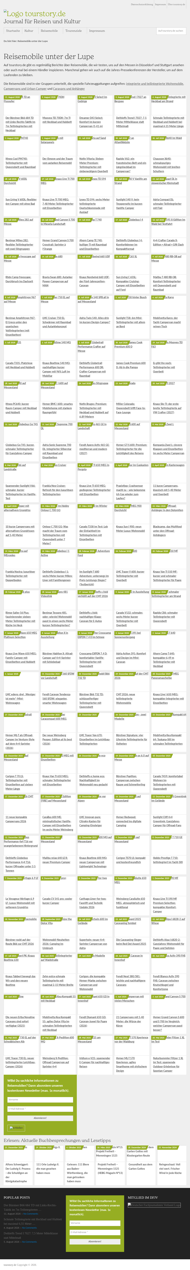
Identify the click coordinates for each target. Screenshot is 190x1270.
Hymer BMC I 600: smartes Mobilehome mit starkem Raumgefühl (57, 408)
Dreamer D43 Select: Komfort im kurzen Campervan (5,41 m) (91, 122)
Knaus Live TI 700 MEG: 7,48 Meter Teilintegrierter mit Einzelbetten (57, 204)
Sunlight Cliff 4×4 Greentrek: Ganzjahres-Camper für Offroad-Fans (167, 821)
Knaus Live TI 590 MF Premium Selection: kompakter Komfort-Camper (165, 905)
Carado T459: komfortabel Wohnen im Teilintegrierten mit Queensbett (168, 782)
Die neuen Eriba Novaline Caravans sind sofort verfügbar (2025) (20, 1021)
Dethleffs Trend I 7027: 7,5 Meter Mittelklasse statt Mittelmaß (131, 122)
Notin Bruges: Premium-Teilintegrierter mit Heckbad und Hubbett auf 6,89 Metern (94, 410)
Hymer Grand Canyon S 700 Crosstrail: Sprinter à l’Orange (58, 245)
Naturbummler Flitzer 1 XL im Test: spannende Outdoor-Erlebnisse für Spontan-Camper (168, 1064)
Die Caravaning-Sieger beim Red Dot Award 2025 (131, 942)
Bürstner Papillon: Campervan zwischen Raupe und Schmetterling (130, 780)
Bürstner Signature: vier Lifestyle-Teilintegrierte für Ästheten (131, 739)
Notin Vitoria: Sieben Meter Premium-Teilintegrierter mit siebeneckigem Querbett (93, 165)
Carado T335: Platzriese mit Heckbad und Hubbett (20, 365)
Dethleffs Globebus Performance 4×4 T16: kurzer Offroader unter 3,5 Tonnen (21, 864)
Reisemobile (49, 31)
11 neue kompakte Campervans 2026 (16, 819)
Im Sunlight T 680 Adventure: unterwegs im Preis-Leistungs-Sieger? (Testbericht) (94, 578)
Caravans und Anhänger (69, 89)
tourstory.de (42, 17)
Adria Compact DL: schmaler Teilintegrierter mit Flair (167, 204)
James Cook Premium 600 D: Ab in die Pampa (131, 365)
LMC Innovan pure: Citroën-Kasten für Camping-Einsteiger (90, 821)
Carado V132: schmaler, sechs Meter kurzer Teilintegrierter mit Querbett (129, 619)
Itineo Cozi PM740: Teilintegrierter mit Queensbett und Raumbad (21, 163)
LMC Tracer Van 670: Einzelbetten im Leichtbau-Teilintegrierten (94, 739)
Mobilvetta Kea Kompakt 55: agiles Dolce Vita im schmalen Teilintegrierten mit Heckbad (57, 1023)
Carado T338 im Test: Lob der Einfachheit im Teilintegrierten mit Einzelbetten (93, 533)
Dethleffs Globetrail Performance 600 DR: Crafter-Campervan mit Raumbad (92, 369)
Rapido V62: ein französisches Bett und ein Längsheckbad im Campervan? (131, 165)
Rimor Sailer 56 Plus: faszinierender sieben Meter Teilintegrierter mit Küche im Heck (20, 619)
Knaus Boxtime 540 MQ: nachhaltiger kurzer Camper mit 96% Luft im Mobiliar (56, 369)
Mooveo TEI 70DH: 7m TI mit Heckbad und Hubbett (57, 120)
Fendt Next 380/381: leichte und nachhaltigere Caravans (130, 981)
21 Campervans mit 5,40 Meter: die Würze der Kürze (130, 1021)
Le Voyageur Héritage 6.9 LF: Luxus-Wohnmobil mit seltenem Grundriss (20, 903)
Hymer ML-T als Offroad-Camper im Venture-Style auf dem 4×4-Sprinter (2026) (20, 741)
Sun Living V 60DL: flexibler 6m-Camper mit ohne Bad (21, 201)
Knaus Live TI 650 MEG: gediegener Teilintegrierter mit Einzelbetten (95, 490)
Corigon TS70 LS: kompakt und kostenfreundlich (130, 860)
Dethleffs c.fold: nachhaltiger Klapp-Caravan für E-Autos (90, 617)
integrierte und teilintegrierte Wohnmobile (154, 84)
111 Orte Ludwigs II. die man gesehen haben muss (47, 1169)
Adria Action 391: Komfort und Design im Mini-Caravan (131, 658)
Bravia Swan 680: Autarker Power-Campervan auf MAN (57, 281)
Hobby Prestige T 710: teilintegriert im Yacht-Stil (168, 860)
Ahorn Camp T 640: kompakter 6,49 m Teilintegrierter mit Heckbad (164, 660)
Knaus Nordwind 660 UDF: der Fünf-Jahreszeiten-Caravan (94, 281)
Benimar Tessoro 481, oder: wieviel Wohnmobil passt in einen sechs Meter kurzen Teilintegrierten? (57, 619)
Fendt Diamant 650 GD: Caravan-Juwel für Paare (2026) (93, 1021)
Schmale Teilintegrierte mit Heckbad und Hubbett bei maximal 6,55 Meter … (33, 1221)
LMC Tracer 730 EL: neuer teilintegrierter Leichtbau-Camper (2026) (20, 1062)
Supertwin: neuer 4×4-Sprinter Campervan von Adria (93, 944)
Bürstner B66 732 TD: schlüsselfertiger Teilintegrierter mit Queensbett (91, 701)
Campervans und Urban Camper (25, 89)
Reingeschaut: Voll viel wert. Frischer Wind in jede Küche (170, 1169)
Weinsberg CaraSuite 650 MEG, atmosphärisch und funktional (130, 903)
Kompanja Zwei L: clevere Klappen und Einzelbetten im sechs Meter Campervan (168, 449)
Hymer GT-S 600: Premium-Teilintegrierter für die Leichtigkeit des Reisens (131, 449)
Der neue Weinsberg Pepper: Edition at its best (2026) (57, 739)
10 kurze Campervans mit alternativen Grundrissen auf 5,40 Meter (20, 531)
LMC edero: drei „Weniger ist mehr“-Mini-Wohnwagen (20, 699)
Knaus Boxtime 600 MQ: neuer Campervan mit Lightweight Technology (93, 862)
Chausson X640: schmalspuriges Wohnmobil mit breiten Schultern (166, 165)
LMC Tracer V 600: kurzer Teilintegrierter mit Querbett (130, 576)
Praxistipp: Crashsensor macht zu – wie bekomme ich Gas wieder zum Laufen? (130, 492)
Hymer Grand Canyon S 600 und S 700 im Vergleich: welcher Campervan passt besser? (168, 1023)
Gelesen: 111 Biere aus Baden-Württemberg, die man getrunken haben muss (78, 1173)
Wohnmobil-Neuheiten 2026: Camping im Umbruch (55, 944)
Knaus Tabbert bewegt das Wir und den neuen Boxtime (20, 981)
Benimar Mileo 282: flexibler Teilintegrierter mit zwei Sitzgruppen (19, 245)
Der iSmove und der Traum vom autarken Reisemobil (57, 161)
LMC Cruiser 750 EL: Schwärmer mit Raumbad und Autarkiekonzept (56, 322)
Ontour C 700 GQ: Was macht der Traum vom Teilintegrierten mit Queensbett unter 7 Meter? (55, 535)
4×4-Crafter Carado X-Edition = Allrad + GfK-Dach (168, 242)
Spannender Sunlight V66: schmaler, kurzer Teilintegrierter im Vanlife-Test (21, 492)
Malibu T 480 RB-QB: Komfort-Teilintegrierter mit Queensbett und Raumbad (167, 283)
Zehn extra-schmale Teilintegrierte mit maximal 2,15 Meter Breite (57, 981)
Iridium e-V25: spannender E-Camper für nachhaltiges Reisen (94, 1062)
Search (182, 31)
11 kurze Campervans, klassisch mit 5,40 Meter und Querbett (167, 490)
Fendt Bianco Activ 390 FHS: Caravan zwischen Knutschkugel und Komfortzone (166, 983)
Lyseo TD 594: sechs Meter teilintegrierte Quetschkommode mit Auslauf (94, 206)
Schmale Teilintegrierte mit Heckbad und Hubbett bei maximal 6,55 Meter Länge (168, 122)
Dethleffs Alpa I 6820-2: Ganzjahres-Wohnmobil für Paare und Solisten (168, 944)
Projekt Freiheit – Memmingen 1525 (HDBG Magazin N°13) (110, 1169)
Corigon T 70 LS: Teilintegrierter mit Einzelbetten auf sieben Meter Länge (19, 782)
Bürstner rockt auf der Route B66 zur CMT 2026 (20, 942)
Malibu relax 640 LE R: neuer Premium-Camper (56, 860)
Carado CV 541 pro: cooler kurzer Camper (57, 901)
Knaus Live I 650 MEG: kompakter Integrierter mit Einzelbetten (168, 699)
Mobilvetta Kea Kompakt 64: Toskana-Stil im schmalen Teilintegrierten (168, 739)
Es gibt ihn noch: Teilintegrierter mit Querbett (164, 367)
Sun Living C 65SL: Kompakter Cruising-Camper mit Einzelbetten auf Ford (130, 283)
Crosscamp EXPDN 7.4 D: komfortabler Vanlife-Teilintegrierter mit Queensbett (93, 660)
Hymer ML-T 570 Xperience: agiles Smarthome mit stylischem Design (131, 1064)
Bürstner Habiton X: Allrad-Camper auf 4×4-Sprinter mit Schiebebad (57, 658)
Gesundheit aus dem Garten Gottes (140, 1166)
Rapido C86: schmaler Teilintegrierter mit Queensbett (165, 617)
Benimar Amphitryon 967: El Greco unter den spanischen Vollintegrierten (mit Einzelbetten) (20, 326)
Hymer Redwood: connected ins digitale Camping (128, 821)
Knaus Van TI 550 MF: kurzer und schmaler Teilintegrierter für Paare (167, 576)
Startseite (13, 31)
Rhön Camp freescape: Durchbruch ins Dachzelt (19, 279)
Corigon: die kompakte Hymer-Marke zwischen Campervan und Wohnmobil (93, 983)
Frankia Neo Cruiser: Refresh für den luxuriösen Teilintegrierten (57, 490)
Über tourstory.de (176, 4)
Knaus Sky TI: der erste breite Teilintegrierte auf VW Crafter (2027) (167, 408)
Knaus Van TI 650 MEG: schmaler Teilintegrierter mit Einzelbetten (56, 780)
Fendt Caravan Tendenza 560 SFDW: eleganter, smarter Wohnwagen (56, 699)
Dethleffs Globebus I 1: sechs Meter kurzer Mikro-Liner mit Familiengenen (57, 576)
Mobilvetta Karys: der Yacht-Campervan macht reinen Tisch (167, 322)
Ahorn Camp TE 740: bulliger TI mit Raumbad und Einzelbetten (93, 245)
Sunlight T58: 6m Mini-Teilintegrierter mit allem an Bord (130, 322)
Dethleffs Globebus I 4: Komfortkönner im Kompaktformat (129, 245)
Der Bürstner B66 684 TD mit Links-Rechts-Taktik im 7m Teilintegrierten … (30, 1207)
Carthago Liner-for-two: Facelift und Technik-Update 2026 (92, 903)
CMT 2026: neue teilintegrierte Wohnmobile (125, 699)
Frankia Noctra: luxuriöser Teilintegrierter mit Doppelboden (20, 576)
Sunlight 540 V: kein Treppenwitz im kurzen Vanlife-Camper (129, 204)
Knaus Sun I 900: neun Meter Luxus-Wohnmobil (130, 529)
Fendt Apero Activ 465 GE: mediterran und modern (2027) (94, 449)
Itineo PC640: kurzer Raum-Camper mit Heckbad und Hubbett (21, 408)
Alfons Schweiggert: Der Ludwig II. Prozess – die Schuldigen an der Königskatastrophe (18, 1173)
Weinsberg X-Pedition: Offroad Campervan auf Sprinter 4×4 (55, 1062)
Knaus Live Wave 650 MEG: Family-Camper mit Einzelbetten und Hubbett (21, 658)
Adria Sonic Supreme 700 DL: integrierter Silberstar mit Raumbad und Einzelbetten (56, 451)
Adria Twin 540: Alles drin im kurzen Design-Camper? (94, 320)
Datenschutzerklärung (142, 4)
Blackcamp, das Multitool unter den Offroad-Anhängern (167, 531)
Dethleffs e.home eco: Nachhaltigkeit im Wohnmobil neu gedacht (93, 780)
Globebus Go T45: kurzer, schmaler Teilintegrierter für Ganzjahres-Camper (20, 449)
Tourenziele (73, 31)
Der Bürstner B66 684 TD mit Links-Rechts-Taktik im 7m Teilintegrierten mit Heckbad (20, 124)
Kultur (28, 31)
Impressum (160, 4)
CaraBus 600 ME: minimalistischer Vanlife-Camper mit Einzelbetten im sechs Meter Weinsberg (57, 823)
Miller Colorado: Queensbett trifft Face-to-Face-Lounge (131, 408)
